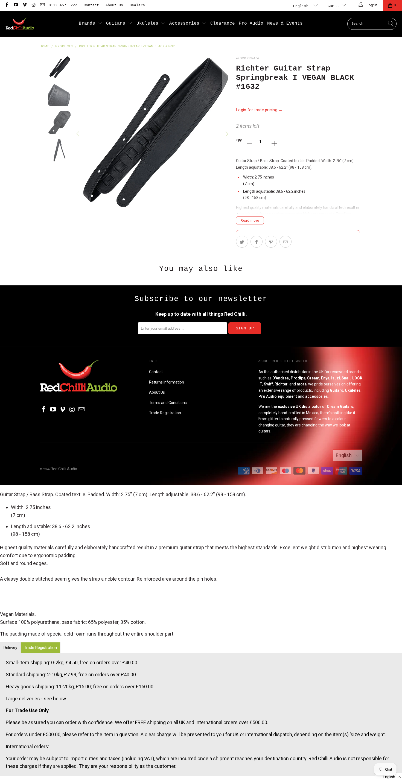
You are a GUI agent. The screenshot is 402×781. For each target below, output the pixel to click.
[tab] (10, 647)
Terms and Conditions (168, 402)
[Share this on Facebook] (256, 242)
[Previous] (78, 134)
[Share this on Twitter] (242, 242)
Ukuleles (148, 23)
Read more (250, 220)
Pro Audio (251, 23)
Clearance (222, 23)
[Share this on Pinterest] (271, 242)
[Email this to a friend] (285, 242)
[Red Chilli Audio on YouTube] (15, 5)
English (302, 6)
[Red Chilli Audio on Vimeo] (24, 5)
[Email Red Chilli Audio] (42, 5)
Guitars (117, 23)
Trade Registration (165, 413)
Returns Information (166, 382)
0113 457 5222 (63, 5)
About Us (114, 5)
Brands (88, 23)
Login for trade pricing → (259, 109)
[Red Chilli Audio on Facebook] (6, 5)
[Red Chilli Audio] (19, 23)
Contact (91, 5)
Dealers (137, 5)
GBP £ (333, 6)
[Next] (226, 134)
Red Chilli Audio (64, 469)
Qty (239, 140)
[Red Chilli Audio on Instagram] (33, 5)
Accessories (185, 23)
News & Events (285, 23)
